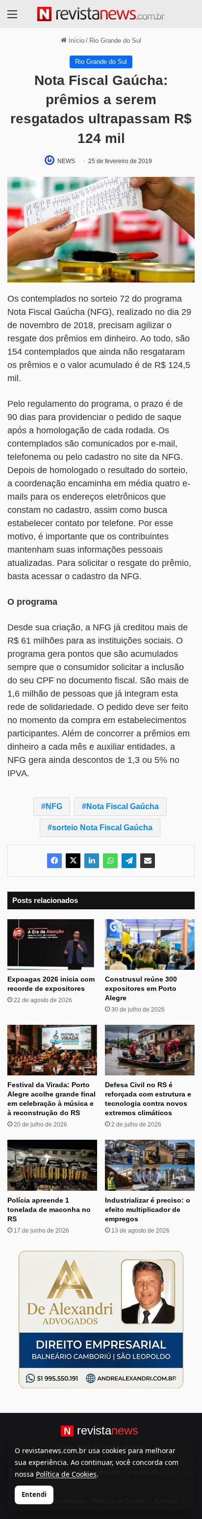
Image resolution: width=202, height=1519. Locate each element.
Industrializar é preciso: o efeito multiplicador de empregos (147, 1209)
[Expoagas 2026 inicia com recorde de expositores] (52, 944)
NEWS (66, 161)
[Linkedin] (91, 860)
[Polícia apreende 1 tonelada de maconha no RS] (52, 1165)
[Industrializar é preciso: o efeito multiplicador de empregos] (150, 1165)
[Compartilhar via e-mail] (147, 860)
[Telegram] (129, 860)
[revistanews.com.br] (101, 14)
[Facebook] (54, 860)
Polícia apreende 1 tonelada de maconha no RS (49, 1209)
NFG (54, 806)
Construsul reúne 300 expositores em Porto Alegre (141, 988)
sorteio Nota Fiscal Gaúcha (102, 827)
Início (75, 40)
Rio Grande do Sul (115, 40)
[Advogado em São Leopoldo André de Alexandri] (101, 1318)
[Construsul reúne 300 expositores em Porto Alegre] (150, 944)
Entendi (34, 1494)
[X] (73, 860)
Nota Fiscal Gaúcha (122, 806)
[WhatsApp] (110, 860)
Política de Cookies (66, 1474)
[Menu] (12, 18)
